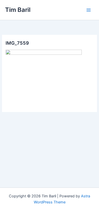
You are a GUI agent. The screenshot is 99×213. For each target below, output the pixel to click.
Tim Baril (17, 9)
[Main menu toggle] (88, 10)
